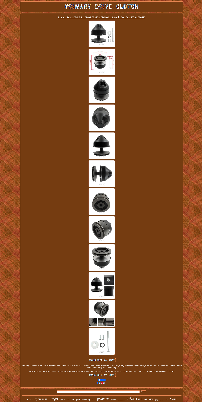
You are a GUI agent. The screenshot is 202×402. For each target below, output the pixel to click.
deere (93, 400)
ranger (54, 399)
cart (166, 400)
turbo (173, 399)
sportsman (41, 399)
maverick (113, 400)
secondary (86, 399)
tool (139, 399)
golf (156, 400)
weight (62, 400)
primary (103, 399)
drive (130, 399)
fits (72, 400)
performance (121, 400)
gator (78, 400)
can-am (148, 399)
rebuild (161, 400)
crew (68, 400)
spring (30, 399)
